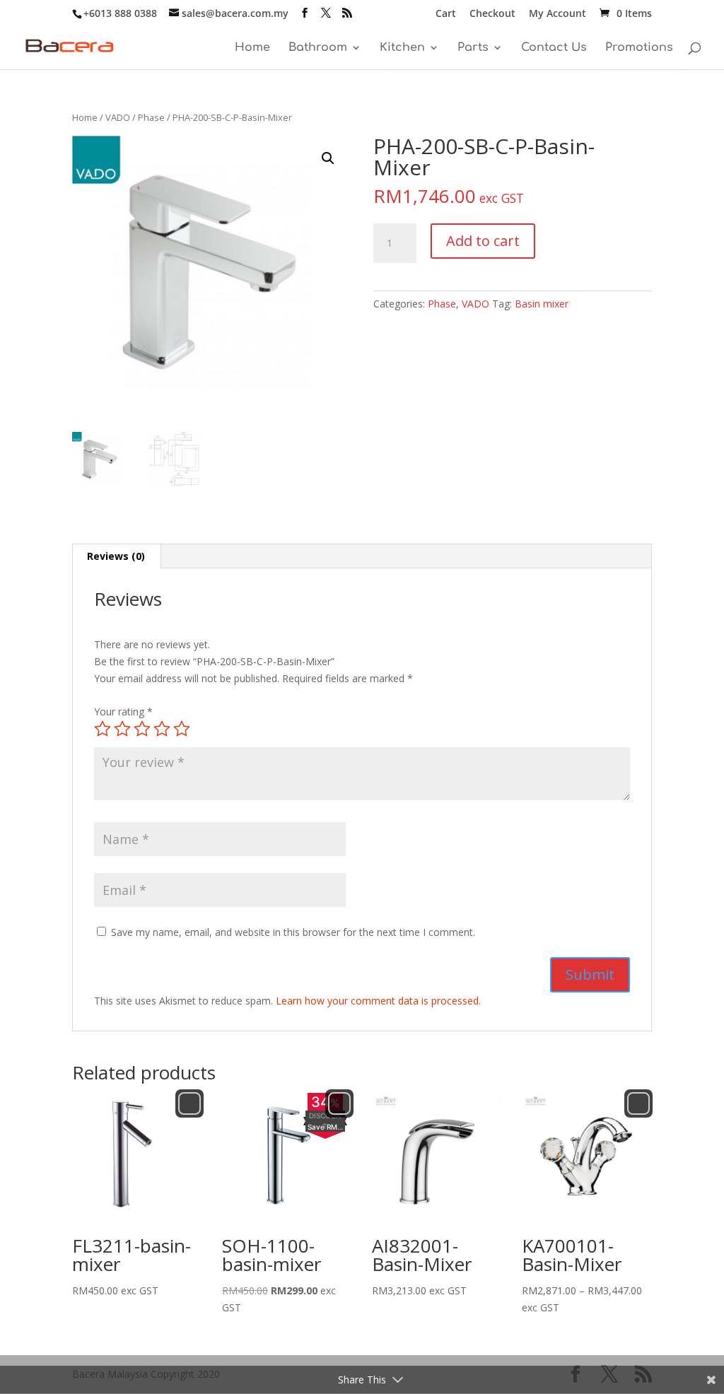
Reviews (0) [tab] (116, 556)
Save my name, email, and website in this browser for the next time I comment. (293, 932)
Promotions (639, 48)
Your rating (123, 711)
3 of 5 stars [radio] (142, 728)
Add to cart (483, 240)
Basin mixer (541, 303)
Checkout (492, 14)
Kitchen (402, 48)
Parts (473, 48)
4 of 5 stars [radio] (161, 728)
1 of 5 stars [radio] (102, 728)
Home (252, 48)
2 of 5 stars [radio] (122, 728)
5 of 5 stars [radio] (181, 728)
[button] (328, 158)
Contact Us (554, 48)
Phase (151, 117)
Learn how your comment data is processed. (378, 1000)
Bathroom (317, 48)
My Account (557, 14)
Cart (446, 14)
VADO (117, 117)
